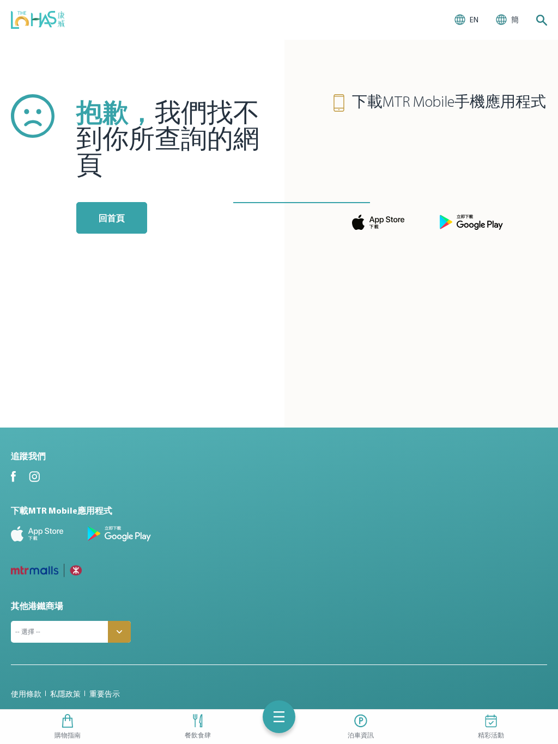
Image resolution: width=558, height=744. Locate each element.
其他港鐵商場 (37, 605)
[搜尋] (541, 20)
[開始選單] (279, 716)
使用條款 (26, 694)
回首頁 (112, 217)
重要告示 (104, 694)
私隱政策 (65, 694)
